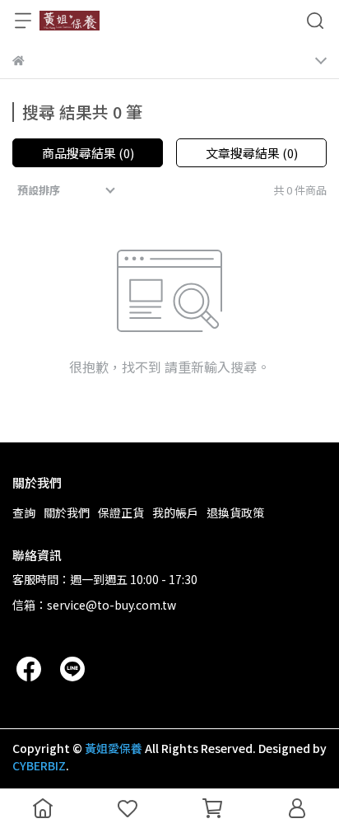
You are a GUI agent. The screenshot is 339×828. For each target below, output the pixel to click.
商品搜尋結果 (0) (88, 152)
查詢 (23, 512)
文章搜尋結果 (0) (252, 152)
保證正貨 (121, 512)
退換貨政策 (235, 512)
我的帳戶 (175, 512)
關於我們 (67, 512)
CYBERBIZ (39, 765)
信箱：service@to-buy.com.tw (94, 604)
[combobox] (67, 190)
